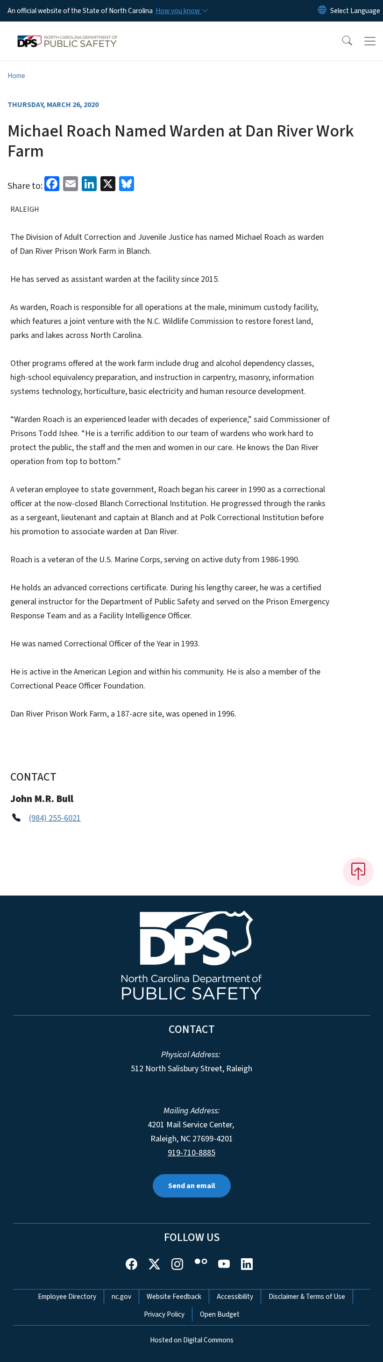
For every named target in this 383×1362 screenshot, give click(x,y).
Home (16, 76)
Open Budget (220, 1314)
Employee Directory (67, 1296)
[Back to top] (358, 871)
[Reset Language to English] (322, 11)
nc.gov (121, 1296)
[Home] (67, 32)
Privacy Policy (164, 1314)
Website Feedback (174, 1296)
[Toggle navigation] (370, 41)
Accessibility (235, 1296)
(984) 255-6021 (55, 818)
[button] (341, 41)
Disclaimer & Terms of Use (307, 1296)
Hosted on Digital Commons (192, 1340)
